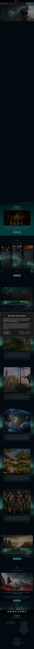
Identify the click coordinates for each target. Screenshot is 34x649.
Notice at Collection (12, 320)
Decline (21, 332)
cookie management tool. (14, 321)
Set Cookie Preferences (6, 333)
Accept (27, 332)
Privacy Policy (5, 320)
